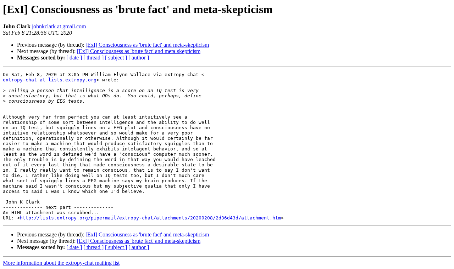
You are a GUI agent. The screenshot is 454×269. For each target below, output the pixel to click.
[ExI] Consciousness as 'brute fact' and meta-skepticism (147, 45)
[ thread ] (93, 58)
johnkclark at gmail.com (59, 26)
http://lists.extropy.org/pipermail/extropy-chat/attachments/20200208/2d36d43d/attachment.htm (150, 218)
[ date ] (74, 58)
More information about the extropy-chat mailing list (61, 263)
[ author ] (138, 58)
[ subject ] (116, 58)
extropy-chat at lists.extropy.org (49, 79)
